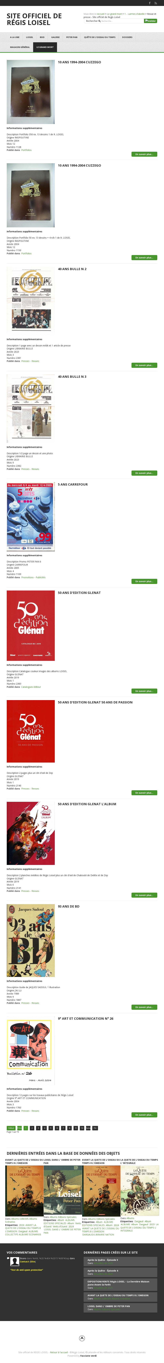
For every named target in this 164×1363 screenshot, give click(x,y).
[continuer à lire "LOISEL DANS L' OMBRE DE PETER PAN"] (63, 1190)
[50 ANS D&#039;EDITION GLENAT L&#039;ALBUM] (31, 833)
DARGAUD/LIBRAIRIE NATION (98, 1234)
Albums (130, 1218)
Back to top (82, 1338)
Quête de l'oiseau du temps (99, 37)
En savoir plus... (144, 154)
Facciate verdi (88, 1355)
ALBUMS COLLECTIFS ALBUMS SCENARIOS (23, 1233)
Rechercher (92, 20)
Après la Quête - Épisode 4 (103, 1270)
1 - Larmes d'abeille (134, 13)
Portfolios (26, 150)
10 (82, 1128)
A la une (14, 37)
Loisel (29, 37)
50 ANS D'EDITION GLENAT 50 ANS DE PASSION (95, 702)
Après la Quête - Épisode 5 (103, 1259)
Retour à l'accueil (59, 1352)
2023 (152, 1224)
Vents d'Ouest (60, 1226)
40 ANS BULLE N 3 (72, 376)
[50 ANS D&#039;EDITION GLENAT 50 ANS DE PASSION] (31, 731)
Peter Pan (71, 37)
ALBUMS (125, 1224)
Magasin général (20, 47)
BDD (42, 37)
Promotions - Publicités (33, 577)
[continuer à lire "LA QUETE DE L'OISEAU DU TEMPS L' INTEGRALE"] (139, 1190)
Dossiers (127, 37)
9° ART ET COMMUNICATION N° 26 (85, 1018)
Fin (95, 1128)
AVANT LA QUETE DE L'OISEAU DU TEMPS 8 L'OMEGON (24, 1161)
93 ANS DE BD (68, 906)
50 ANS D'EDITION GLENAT (79, 593)
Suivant (88, 1128)
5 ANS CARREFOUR (73, 484)
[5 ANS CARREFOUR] (31, 516)
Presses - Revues (30, 361)
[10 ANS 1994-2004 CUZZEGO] (31, 91)
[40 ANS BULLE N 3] (31, 408)
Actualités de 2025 (103, 1263)
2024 (21, 1225)
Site (32, 1261)
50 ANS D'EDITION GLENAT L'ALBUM (87, 804)
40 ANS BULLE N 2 (72, 269)
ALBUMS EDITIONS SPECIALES (59, 1221)
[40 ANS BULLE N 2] (31, 300)
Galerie (55, 37)
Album (60, 1220)
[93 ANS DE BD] (31, 940)
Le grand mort (114, 13)
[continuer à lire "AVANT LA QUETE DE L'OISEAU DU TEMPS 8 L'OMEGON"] (24, 1191)
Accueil (100, 13)
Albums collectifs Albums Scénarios (112, 1298)
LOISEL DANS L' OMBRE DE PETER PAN (109, 1306)
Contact (24, 1261)
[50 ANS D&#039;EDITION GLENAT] (31, 625)
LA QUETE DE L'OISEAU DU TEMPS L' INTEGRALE (139, 1227)
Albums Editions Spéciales (63, 1216)
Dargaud (22, 1231)
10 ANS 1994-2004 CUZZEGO (79, 62)
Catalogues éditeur (31, 686)
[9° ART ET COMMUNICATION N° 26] (31, 1050)
